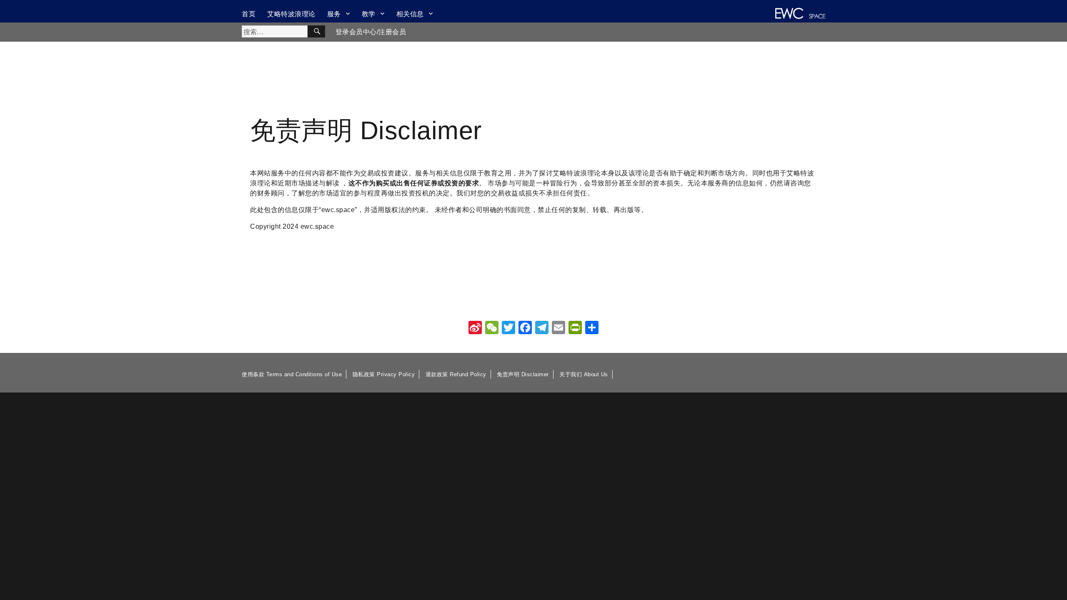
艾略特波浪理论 (291, 13)
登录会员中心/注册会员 (371, 31)
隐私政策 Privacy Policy (384, 374)
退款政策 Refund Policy (456, 374)
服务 (334, 13)
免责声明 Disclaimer (523, 374)
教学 (369, 13)
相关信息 (410, 13)
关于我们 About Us (583, 374)
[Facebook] (525, 328)
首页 (248, 13)
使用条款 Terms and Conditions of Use (292, 374)
